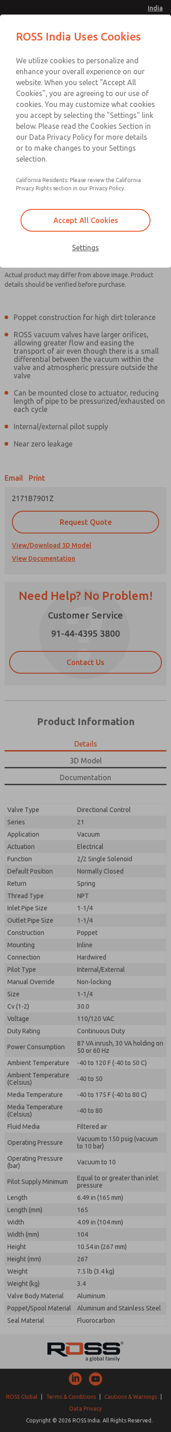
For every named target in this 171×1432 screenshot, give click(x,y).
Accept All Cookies (85, 220)
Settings (85, 248)
